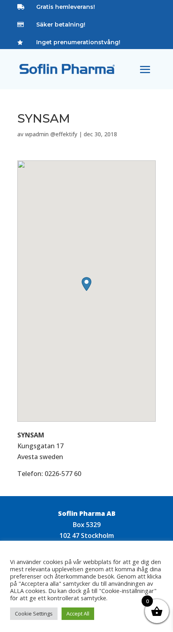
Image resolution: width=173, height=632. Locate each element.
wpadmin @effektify (51, 134)
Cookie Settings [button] (34, 613)
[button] (86, 284)
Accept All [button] (77, 613)
